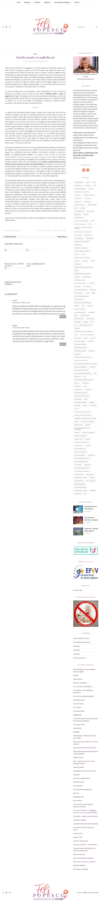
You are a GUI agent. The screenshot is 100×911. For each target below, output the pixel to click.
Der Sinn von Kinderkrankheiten (83, 696)
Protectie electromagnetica (82, 789)
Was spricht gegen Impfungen (83, 858)
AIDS (94, 185)
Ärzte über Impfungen (80, 869)
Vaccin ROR (77, 465)
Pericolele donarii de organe (84, 380)
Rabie (85, 399)
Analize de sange (88, 195)
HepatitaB (77, 322)
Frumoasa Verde (78, 711)
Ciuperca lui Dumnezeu (81, 241)
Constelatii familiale (81, 248)
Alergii (90, 188)
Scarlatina (93, 405)
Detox (76, 270)
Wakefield (92, 490)
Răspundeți (63, 316)
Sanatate (77, 405)
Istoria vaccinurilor (87, 335)
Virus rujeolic (90, 481)
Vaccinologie (78, 474)
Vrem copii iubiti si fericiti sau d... (35, 265)
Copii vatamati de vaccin (82, 257)
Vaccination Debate (79, 820)
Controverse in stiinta (81, 251)
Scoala (76, 409)
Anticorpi (87, 198)
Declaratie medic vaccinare (83, 267)
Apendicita (87, 201)
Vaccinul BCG (90, 474)
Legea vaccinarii (79, 341)
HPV (75, 325)
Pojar (85, 386)
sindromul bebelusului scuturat (85, 418)
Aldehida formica (80, 188)
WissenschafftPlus (79, 865)
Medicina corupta (80, 351)
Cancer (85, 214)
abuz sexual (78, 185)
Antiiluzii (76, 675)
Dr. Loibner (87, 286)
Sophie (76, 421)
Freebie (76, 306)
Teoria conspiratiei (88, 432)
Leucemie (90, 341)
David (92, 261)
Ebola (94, 293)
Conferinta (78, 244)
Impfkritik (76, 732)
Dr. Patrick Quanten (80, 290)
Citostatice (90, 238)
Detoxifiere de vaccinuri (82, 273)
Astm (76, 208)
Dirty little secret (79, 700)
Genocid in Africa (80, 309)
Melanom (92, 351)
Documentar (86, 277)
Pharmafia (77, 386)
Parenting (27, 2)
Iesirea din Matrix (79, 724)
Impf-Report (77, 728)
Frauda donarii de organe (82, 302)
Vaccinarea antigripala (82, 471)
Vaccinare (37, 2)
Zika (85, 493)
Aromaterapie (92, 205)
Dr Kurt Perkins (78, 704)
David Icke (77, 264)
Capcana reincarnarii (81, 221)
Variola (92, 477)
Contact (77, 2)
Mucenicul (76, 775)
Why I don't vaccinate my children (84, 862)
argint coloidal (79, 205)
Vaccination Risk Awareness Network (85, 824)
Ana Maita (77, 195)
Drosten (93, 290)
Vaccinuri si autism (80, 477)
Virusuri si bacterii (80, 490)
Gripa (76, 315)
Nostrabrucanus (78, 782)
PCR (85, 376)
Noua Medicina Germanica (62, 2)
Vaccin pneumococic (81, 461)
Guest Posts (90, 318)
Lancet (92, 338)
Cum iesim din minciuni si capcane (91, 519)
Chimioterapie (78, 238)
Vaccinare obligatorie (81, 468)
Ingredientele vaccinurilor (83, 331)
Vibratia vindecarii (79, 854)
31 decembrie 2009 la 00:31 (21, 328)
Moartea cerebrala (80, 367)
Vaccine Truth (77, 837)
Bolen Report (77, 679)
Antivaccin (77, 201)
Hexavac (85, 322)
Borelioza (77, 214)
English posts (78, 299)
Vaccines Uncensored (80, 841)
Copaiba (76, 254)
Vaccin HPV (91, 455)
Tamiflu (76, 432)
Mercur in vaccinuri (81, 360)
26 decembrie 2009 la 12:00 (21, 303)
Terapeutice (78, 439)
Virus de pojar (78, 481)
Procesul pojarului (80, 392)
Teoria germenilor (80, 436)
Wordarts (77, 493)
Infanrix (77, 328)
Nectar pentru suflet (81, 370)
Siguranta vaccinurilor (82, 412)
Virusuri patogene (80, 487)
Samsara (92, 402)
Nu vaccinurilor (78, 786)
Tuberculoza (78, 445)
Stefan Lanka (78, 425)
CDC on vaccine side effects (82, 686)
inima (76, 335)
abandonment (78, 182)
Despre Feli (47, 2)
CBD (90, 224)
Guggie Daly (77, 715)
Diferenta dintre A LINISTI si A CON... (14, 265)
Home (18, 2)
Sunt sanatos (77, 800)
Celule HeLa (78, 235)
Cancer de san (78, 217)
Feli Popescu (29, 61)
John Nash (77, 338)
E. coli (87, 293)
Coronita (85, 261)
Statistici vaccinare (87, 421)
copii (83, 254)
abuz (35, 54)
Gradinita (91, 312)
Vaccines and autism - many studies (85, 845)
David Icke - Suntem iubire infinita (91, 530)
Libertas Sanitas (78, 767)
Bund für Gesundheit (80, 683)
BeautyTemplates (93, 892)
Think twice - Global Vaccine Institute (85, 816)
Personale (85, 383)
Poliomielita (78, 389)
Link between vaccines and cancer (84, 771)
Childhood (88, 235)
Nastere (92, 367)
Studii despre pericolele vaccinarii (82, 428)
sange (85, 405)
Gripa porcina (84, 315)
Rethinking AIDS (78, 797)
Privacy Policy (77, 590)
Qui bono (76, 793)
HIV (92, 322)
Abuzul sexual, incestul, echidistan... (13, 283)
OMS (95, 373)
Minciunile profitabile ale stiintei (85, 363)
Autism (82, 208)
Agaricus (88, 185)
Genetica (90, 306)
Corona (76, 261)
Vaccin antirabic (79, 455)
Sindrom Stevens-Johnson (82, 415)
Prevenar (88, 389)
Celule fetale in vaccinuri (82, 232)
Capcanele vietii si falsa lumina (90, 507)
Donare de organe (80, 283)
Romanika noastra (80, 402)
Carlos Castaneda (80, 224)
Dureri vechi (78, 293)
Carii (92, 221)
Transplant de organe (81, 442)
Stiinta (87, 425)
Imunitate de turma (85, 325)
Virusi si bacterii (79, 484)
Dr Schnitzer (77, 707)
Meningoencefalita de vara (83, 357)
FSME (82, 306)
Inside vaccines (78, 757)
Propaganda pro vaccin (81, 396)
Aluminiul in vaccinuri (81, 192)
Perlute (76, 383)
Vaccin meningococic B (81, 458)
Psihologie (17, 230)
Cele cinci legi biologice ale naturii (83, 228)
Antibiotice (78, 198)
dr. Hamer (77, 286)
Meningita (77, 354)
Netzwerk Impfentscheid (81, 778)
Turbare (88, 445)
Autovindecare (79, 211)
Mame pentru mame (80, 347)
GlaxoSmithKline (80, 312)
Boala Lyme (90, 211)
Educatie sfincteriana (81, 296)
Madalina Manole (80, 344)
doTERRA (91, 283)
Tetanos (87, 439)
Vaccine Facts (77, 833)
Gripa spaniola (79, 318)
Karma (85, 338)
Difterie (76, 277)
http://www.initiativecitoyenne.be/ (84, 748)
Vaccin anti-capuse (80, 452)
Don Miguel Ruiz (79, 280)
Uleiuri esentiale (80, 448)
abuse (88, 182)
